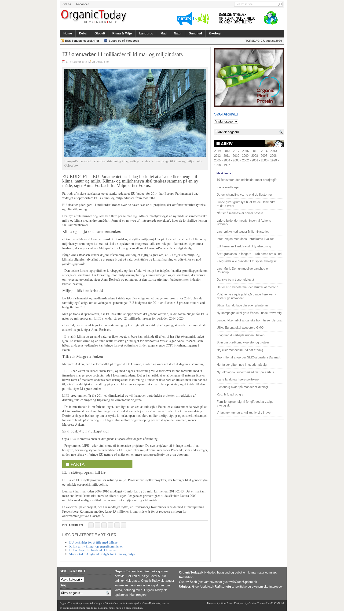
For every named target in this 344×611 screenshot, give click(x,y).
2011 (226, 155)
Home (67, 33)
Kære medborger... (229, 187)
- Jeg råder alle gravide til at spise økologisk (247, 261)
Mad (164, 33)
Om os (66, 4)
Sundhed (195, 33)
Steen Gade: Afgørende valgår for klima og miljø (102, 554)
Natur (178, 33)
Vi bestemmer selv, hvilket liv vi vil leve (244, 412)
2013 (273, 151)
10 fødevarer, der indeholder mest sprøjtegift (247, 180)
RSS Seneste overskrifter (82, 40)
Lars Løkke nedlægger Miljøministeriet (243, 231)
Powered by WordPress (219, 603)
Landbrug (146, 33)
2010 (236, 155)
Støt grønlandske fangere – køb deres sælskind (249, 254)
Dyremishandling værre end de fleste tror (244, 194)
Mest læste (223, 173)
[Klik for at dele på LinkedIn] (123, 525)
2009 (245, 155)
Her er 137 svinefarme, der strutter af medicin (247, 287)
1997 (226, 165)
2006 (273, 155)
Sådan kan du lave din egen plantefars (243, 305)
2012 (217, 155)
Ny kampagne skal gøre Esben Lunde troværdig (249, 313)
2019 (217, 151)
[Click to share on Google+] (117, 525)
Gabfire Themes (257, 603)
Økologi (215, 33)
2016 (245, 151)
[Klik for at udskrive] (97, 525)
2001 (255, 160)
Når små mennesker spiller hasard (240, 213)
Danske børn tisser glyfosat (235, 279)
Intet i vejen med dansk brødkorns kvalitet (245, 239)
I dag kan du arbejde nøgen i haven (240, 335)
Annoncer (82, 4)
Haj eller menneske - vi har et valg (240, 350)
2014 (264, 151)
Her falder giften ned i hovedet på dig (242, 364)
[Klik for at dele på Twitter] (110, 525)
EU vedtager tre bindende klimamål (93, 550)
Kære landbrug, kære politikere (238, 379)
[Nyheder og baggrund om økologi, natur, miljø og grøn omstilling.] (94, 17)
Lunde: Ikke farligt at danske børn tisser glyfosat (249, 320)
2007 (264, 155)
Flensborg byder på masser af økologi (242, 387)
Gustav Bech (102, 61)
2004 (226, 160)
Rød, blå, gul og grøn (231, 394)
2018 (226, 151)
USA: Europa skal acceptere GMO (240, 327)
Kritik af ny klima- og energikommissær (96, 546)
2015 (255, 151)
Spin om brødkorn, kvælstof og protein (243, 342)
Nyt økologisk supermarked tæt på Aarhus (245, 372)
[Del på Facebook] (91, 525)
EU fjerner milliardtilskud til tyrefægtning (244, 246)
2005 (217, 160)
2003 (236, 160)
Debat (83, 33)
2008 (254, 155)
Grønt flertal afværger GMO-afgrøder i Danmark (249, 357)
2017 (236, 151)
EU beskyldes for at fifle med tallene (93, 542)
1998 (217, 165)
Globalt (100, 33)
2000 (264, 160)
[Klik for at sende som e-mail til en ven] (104, 525)
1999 (273, 160)
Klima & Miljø (122, 33)
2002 (245, 160)
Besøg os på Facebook (124, 40)
